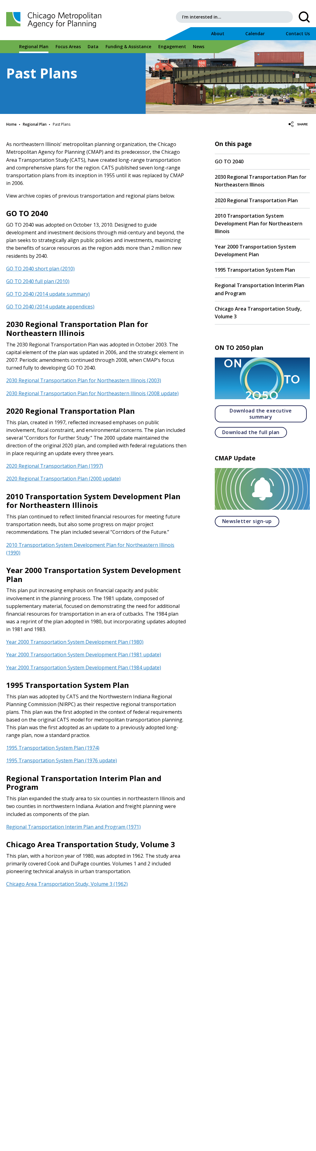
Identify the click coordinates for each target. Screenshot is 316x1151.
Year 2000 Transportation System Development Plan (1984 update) (83, 667)
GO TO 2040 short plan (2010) (40, 268)
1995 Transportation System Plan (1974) (52, 747)
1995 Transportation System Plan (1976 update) (61, 760)
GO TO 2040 (229, 161)
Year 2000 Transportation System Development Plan (255, 250)
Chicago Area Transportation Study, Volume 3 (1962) (67, 884)
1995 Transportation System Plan (255, 269)
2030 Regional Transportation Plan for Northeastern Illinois (260, 181)
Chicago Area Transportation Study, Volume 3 (258, 312)
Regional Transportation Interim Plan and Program (259, 289)
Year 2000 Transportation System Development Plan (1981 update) (83, 654)
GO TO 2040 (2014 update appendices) (50, 306)
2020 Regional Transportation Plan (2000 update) (63, 478)
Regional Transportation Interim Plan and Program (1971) (73, 826)
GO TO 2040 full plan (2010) (37, 281)
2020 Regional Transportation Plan (256, 200)
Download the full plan (254, 432)
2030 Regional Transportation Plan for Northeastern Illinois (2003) (83, 380)
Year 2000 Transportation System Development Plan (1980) (74, 641)
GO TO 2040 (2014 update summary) (48, 294)
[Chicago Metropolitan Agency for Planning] (55, 20)
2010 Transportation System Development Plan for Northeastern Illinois (258, 223)
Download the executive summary (268, 413)
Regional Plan (35, 124)
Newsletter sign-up (250, 521)
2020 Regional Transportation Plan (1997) (54, 465)
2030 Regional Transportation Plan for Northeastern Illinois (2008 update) (92, 393)
